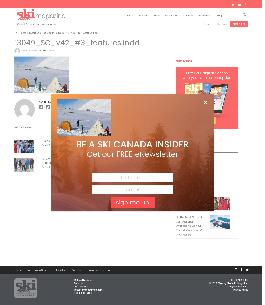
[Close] (205, 102)
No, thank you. (132, 215)
